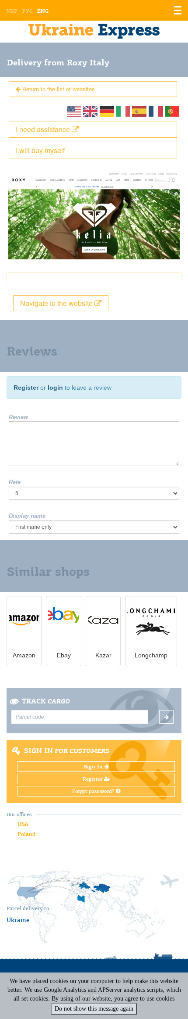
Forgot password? (94, 791)
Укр (12, 10)
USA (22, 824)
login (55, 387)
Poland (26, 834)
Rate (15, 482)
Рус (27, 10)
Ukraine (18, 920)
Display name (27, 516)
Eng (43, 10)
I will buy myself (40, 150)
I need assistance (44, 129)
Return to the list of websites (58, 89)
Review (18, 417)
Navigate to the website (57, 303)
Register (26, 387)
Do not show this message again (94, 1008)
